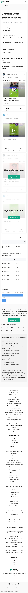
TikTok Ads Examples (14, 492)
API (14, 564)
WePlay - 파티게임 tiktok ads (3, 327)
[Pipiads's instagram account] (19, 584)
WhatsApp (14, 562)
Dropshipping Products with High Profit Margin (14, 469)
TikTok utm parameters (14, 394)
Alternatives (14, 453)
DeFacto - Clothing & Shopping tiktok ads (14, 327)
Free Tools (14, 427)
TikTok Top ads (14, 496)
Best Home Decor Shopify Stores (14, 486)
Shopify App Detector (14, 401)
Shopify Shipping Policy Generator (14, 425)
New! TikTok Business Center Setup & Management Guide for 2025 (14, 532)
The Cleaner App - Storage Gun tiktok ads (24, 327)
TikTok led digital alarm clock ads (10, 364)
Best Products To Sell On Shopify (14, 484)
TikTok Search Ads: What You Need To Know (14, 528)
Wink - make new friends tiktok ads (3, 330)
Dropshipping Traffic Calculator (14, 403)
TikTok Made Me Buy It (14, 473)
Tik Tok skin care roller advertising (10, 350)
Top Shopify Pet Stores (14, 477)
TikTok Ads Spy (14, 440)
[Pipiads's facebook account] (9, 584)
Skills (14, 444)
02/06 (14, 517)
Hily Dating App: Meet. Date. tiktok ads (19, 327)
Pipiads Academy (14, 503)
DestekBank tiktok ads (19, 330)
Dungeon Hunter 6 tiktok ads (14, 330)
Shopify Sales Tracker (14, 392)
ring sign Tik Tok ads (7, 348)
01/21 (9, 519)
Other (22, 512)
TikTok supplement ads (8, 362)
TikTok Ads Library (14, 447)
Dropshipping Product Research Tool (14, 464)
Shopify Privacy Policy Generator (14, 414)
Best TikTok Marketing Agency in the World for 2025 (14, 543)
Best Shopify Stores (14, 475)
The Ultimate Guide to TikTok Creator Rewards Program (14, 535)
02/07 (9, 517)
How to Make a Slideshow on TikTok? (14, 550)
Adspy (14, 438)
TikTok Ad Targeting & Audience (14, 397)
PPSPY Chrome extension (14, 429)
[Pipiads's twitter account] (12, 584)
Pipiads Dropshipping (14, 467)
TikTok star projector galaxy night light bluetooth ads (11, 358)
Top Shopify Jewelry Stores (14, 479)
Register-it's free (14, 177)
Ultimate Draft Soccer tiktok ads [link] (8, 8)
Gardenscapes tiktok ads (8, 327)
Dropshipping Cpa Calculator (14, 406)
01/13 (14, 519)
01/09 (9, 521)
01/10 (19, 519)
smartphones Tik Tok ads (8, 355)
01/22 (19, 517)
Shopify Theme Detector (14, 399)
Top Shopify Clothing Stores (14, 481)
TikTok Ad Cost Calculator (14, 408)
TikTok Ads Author (14, 501)
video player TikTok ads (8, 341)
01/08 (14, 521)
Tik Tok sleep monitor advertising (10, 353)
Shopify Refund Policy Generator (14, 417)
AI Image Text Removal (14, 460)
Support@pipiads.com (14, 560)
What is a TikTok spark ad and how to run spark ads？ (14, 547)
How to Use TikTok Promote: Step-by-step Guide (14, 539)
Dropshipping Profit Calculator (14, 410)
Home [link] (2, 5)
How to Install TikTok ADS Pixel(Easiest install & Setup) (14, 553)
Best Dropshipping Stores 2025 (14, 462)
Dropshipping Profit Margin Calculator (14, 412)
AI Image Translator (14, 458)
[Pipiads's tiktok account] (16, 584)
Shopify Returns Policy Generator (14, 423)
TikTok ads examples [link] (9, 5)
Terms (13, 587)
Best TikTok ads (14, 499)
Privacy (8, 587)
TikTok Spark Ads (14, 442)
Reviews (14, 455)
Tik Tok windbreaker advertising (10, 343)
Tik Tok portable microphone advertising (12, 346)
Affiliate (14, 432)
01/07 (19, 521)
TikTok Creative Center (14, 449)
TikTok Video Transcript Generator (14, 451)
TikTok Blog (14, 494)
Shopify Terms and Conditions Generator (14, 419)
